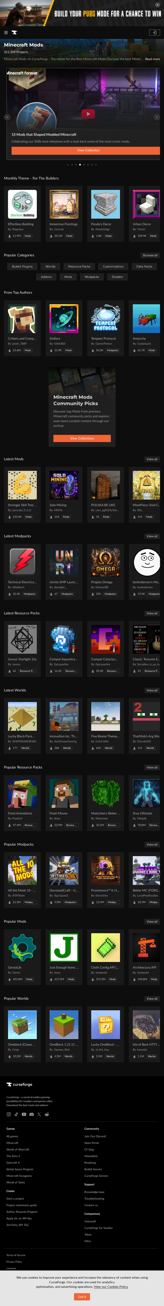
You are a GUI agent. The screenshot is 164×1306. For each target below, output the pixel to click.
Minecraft (12, 1143)
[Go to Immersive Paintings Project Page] (64, 214)
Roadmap (90, 1162)
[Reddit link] (46, 1114)
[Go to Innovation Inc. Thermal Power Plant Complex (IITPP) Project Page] (64, 726)
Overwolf (90, 1221)
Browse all (150, 255)
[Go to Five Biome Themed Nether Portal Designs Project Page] (105, 726)
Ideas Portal (91, 1143)
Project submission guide (21, 1205)
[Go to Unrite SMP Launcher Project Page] (64, 572)
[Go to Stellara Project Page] (64, 328)
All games (12, 1136)
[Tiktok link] (16, 1114)
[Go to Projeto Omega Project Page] (105, 572)
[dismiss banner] (157, 4)
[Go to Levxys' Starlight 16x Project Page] (22, 649)
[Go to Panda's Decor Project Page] (105, 214)
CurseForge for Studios (98, 1228)
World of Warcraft (17, 1149)
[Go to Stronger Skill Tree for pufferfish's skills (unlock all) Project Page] (22, 495)
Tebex (87, 1234)
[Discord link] (31, 1114)
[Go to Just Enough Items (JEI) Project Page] (64, 957)
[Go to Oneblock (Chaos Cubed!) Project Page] (22, 1034)
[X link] (39, 1114)
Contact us (91, 1205)
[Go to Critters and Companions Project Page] (22, 328)
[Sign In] (154, 33)
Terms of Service (15, 1255)
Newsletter (91, 1156)
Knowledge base (94, 1192)
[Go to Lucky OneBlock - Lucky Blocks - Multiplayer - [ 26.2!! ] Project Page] (105, 1034)
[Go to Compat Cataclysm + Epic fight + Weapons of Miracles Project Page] (105, 649)
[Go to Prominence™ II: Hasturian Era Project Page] (105, 880)
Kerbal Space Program (19, 1169)
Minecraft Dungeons (19, 1176)
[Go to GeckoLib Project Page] (22, 957)
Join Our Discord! (95, 1136)
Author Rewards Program (22, 1212)
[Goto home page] (14, 32)
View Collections (82, 438)
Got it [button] (82, 1296)
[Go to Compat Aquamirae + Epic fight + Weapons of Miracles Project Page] (64, 649)
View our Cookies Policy (111, 1286)
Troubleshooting (94, 1198)
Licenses (11, 1268)
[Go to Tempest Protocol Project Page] (105, 328)
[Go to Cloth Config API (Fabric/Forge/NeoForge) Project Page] (105, 957)
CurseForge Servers (96, 1176)
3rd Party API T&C (17, 1225)
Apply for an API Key (19, 1218)
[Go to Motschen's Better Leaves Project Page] (105, 803)
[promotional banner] (82, 13)
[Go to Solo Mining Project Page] (64, 495)
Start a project (15, 1198)
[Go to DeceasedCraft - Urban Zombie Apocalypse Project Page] (64, 880)
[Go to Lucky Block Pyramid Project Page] (22, 726)
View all (152, 459)
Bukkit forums (93, 1169)
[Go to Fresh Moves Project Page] (64, 803)
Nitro (87, 1241)
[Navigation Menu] (6, 33)
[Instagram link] (8, 1114)
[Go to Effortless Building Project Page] (22, 214)
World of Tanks (15, 1182)
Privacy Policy (14, 1262)
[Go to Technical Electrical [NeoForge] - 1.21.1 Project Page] (22, 572)
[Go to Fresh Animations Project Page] (22, 803)
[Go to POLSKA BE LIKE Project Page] (105, 495)
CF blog (89, 1149)
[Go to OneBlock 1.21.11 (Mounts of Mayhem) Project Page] (64, 1034)
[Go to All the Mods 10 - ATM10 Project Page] (22, 880)
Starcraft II (13, 1162)
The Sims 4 (13, 1156)
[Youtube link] (24, 1114)
